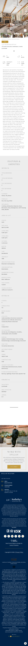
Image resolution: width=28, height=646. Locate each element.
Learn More (14, 527)
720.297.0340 (7, 486)
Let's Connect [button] (14, 466)
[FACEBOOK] (5, 536)
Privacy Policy (19, 552)
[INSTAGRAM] (8, 536)
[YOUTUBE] (12, 536)
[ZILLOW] (22, 536)
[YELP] (15, 536)
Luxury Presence (14, 545)
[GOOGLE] (19, 536)
